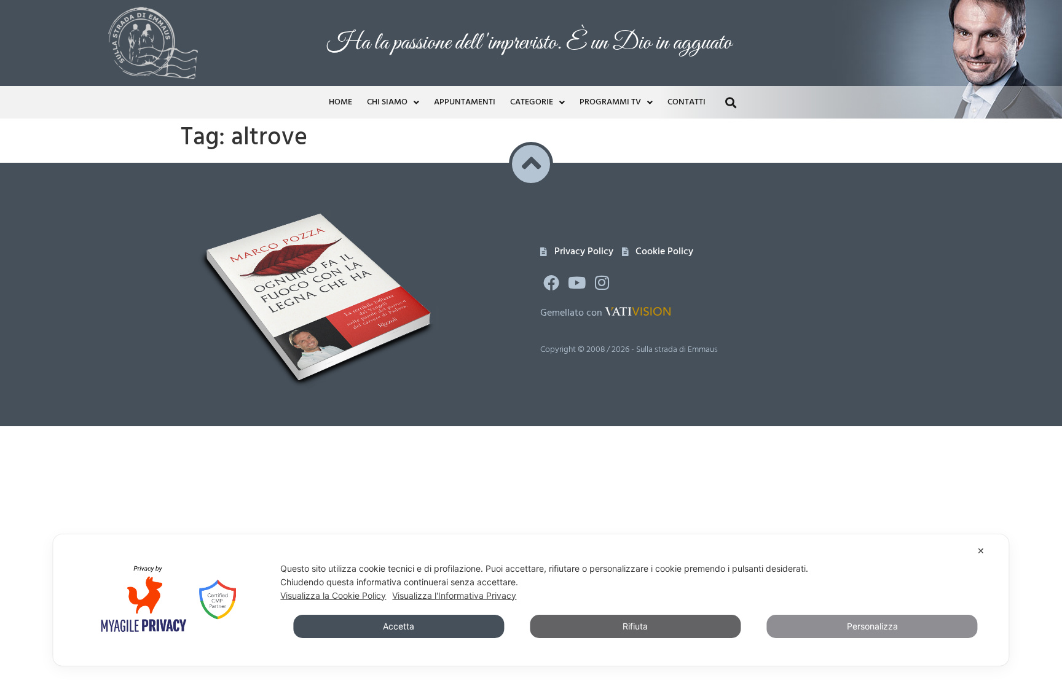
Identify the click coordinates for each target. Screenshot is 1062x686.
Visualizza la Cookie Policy (333, 595)
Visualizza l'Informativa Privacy (454, 595)
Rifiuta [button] (635, 626)
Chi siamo (387, 102)
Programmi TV (610, 102)
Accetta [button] (398, 626)
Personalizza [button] (872, 626)
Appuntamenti (464, 102)
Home (340, 102)
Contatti (686, 102)
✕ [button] (981, 550)
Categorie (531, 102)
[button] (730, 102)
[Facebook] (551, 282)
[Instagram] (602, 282)
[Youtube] (576, 282)
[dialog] (531, 600)
